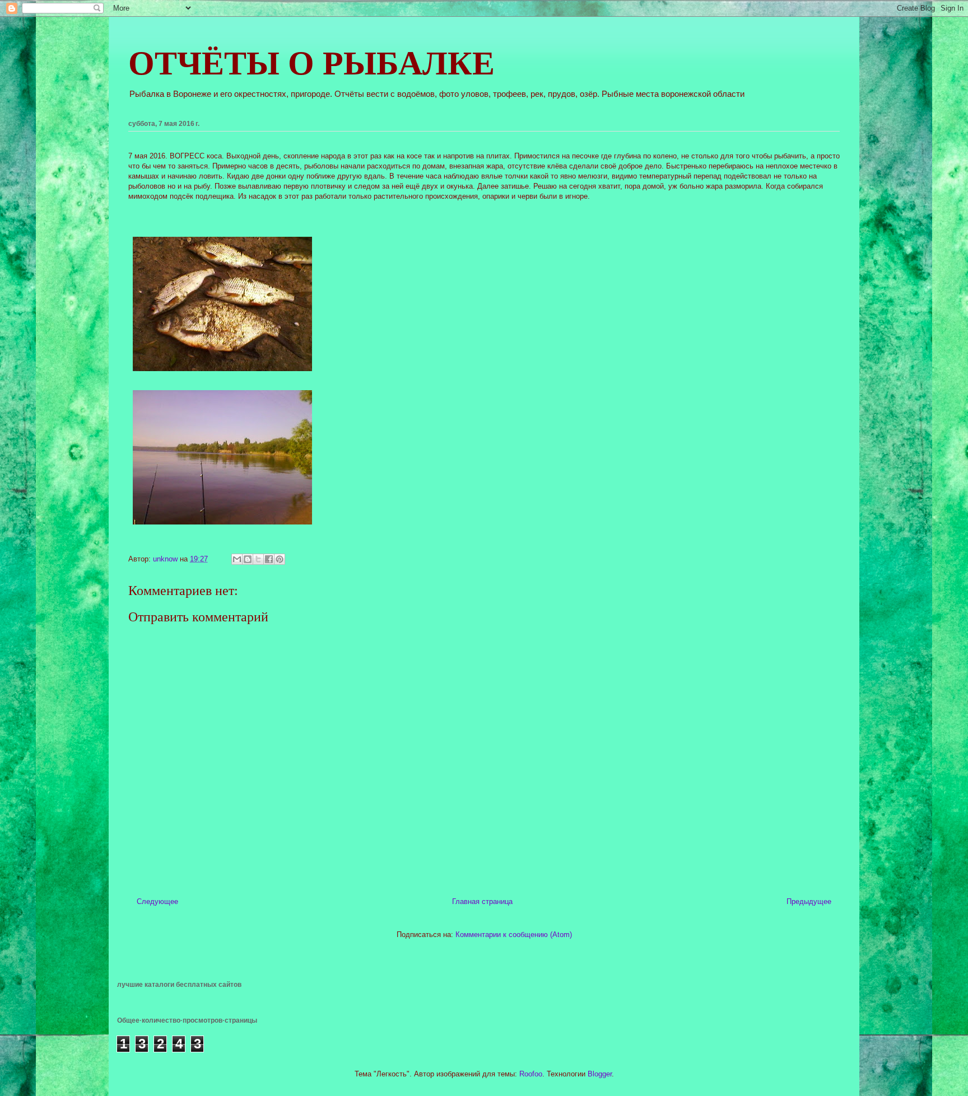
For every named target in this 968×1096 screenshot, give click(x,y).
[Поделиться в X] (258, 559)
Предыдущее (809, 901)
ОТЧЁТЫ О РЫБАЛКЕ (311, 63)
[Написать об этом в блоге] (247, 559)
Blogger (600, 1074)
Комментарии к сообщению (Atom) (513, 934)
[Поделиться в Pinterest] (279, 559)
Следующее (157, 901)
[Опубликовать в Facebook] (268, 559)
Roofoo (530, 1074)
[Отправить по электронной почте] (237, 559)
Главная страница (482, 901)
